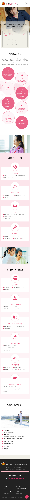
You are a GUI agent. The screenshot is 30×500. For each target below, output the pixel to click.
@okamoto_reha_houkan (16, 478)
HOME (5, 486)
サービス (6, 489)
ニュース (18, 486)
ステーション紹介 (8, 491)
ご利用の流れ (7, 493)
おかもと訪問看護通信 (21, 489)
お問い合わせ (19, 493)
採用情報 (18, 491)
